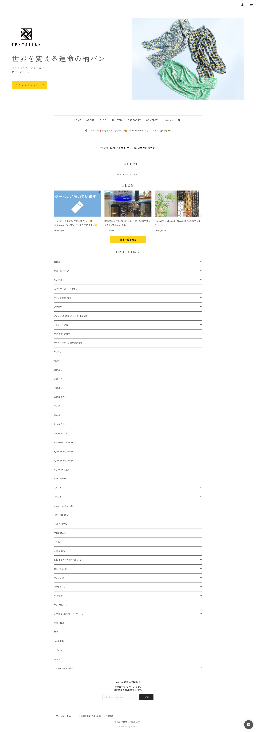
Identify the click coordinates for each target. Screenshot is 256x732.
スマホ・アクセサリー (63, 668)
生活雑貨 (58, 596)
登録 (146, 697)
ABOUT (90, 120)
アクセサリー (60, 307)
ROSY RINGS (60, 524)
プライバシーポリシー (65, 716)
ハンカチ (58, 659)
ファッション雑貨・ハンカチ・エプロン (71, 316)
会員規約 (109, 716)
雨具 (56, 632)
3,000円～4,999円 (63, 451)
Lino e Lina (60, 551)
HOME (77, 120)
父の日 (57, 406)
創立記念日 (59, 424)
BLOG (103, 120)
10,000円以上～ (62, 469)
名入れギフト (60, 280)
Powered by (125, 726)
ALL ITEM (117, 120)
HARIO (57, 542)
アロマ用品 (59, 623)
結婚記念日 (59, 397)
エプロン (58, 650)
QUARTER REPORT (64, 505)
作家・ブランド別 (61, 569)
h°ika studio (60, 533)
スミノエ (58, 487)
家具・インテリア (61, 270)
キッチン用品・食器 (63, 298)
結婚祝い (58, 370)
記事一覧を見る (128, 239)
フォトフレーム (60, 605)
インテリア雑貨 (61, 325)
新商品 (57, 261)
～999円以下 (60, 433)
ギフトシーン (60, 587)
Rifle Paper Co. (62, 514)
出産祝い (58, 388)
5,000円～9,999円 (63, 460)
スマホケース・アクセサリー (66, 289)
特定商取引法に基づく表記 (90, 716)
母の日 (57, 361)
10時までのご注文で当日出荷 (68, 560)
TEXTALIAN (60, 478)
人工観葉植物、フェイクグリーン (68, 614)
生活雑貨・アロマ (62, 334)
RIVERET (58, 496)
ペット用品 (59, 641)
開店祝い (58, 415)
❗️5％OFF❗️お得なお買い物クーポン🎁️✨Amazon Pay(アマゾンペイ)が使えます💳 (130, 130)
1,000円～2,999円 (63, 442)
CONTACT (152, 120)
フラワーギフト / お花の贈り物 (68, 343)
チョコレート (59, 352)
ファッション (59, 578)
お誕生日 (58, 379)
